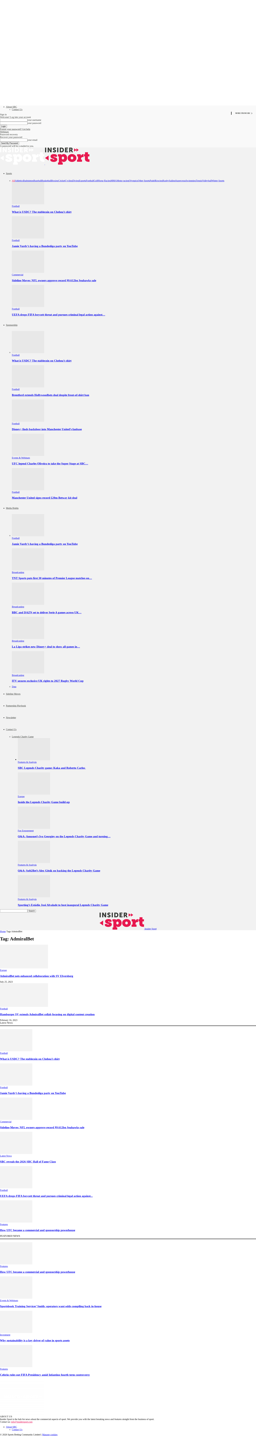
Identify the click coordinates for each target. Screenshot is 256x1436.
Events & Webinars (21, 458)
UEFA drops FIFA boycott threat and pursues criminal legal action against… (58, 314)
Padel (152, 180)
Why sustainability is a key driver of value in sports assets (35, 1340)
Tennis (199, 180)
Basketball (46, 180)
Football (90, 180)
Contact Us (17, 109)
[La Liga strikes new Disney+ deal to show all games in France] (28, 638)
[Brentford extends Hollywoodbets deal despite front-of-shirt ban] (28, 386)
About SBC (11, 107)
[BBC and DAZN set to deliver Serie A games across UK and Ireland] (28, 604)
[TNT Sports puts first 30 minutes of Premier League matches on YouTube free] (28, 569)
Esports (82, 180)
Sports (9, 173)
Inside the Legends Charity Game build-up (44, 802)
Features (4, 1224)
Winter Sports (218, 180)
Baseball (37, 180)
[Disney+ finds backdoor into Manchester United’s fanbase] (28, 421)
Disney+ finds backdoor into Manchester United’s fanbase (47, 429)
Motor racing (123, 180)
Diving (75, 180)
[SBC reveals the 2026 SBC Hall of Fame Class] (16, 1153)
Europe (21, 796)
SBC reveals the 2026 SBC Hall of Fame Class (28, 1161)
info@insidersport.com (21, 1422)
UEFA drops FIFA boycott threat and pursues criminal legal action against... (46, 1196)
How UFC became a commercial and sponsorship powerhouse (37, 1230)
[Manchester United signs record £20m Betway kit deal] (28, 489)
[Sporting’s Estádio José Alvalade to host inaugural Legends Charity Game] (34, 896)
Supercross (180, 180)
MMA (114, 180)
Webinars (4, 132)
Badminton (28, 180)
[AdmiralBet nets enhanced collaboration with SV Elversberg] (24, 967)
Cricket (61, 180)
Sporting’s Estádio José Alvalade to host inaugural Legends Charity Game (63, 905)
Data (14, 686)
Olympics (133, 180)
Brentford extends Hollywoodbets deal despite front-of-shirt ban (50, 395)
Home (3, 931)
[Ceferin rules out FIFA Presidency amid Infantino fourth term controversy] (16, 1366)
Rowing (159, 180)
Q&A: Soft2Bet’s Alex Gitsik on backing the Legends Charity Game (59, 870)
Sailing (172, 180)
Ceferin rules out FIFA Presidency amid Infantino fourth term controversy (45, 1374)
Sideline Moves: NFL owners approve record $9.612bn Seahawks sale (54, 280)
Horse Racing (104, 180)
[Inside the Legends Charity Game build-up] (34, 794)
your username (34, 120)
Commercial (17, 274)
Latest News (6, 1156)
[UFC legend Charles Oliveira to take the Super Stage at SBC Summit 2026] (28, 455)
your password (34, 123)
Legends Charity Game (23, 736)
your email (32, 140)
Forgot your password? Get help (15, 129)
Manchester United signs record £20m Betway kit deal (44, 497)
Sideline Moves (13, 694)
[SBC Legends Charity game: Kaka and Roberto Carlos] (34, 759)
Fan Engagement (26, 830)
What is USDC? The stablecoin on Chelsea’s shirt (41, 211)
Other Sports (144, 180)
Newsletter (11, 717)
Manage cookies (49, 1434)
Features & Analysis (27, 762)
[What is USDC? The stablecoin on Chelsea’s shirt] (28, 203)
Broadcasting (18, 572)
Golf (96, 180)
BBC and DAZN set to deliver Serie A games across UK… (46, 612)
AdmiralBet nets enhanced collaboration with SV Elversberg (36, 976)
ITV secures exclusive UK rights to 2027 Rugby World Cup (48, 680)
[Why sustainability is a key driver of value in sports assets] (16, 1332)
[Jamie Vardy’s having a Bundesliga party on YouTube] (28, 237)
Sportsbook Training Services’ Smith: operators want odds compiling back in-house (50, 1306)
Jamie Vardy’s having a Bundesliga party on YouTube (45, 246)
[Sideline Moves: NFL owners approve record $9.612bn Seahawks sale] (28, 272)
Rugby (166, 180)
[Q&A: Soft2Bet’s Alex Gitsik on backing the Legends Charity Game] (34, 862)
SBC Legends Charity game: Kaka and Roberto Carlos (52, 767)
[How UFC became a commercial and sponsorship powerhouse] (16, 1221)
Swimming (191, 180)
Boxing (54, 180)
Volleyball (207, 180)
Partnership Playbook (16, 705)
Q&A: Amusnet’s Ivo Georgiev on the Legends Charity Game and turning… (64, 836)
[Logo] (22, 164)
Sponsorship (11, 325)
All (13, 180)
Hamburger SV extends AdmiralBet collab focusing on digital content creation (47, 1014)
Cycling (68, 180)
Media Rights (12, 508)
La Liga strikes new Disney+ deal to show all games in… (46, 646)
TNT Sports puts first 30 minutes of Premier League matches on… (52, 578)
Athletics (19, 180)
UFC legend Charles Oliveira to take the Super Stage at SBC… (50, 463)
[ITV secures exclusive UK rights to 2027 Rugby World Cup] (28, 672)
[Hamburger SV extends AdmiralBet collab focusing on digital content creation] (24, 1006)
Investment (5, 1335)
